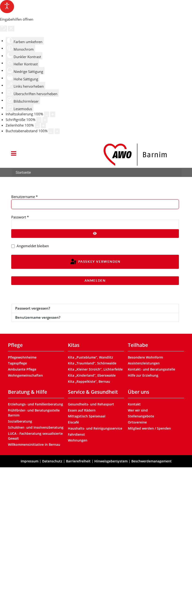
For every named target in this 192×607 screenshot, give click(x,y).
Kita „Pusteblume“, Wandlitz (90, 357)
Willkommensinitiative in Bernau (34, 444)
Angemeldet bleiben (33, 246)
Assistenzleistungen (144, 363)
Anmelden (95, 280)
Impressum (29, 461)
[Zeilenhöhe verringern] (37, 125)
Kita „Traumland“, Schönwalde (92, 363)
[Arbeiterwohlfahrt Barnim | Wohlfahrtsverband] (135, 154)
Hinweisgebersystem (111, 461)
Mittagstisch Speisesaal (86, 416)
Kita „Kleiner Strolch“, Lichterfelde (95, 369)
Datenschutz (52, 461)
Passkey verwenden (99, 261)
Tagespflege (17, 363)
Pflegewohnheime (22, 357)
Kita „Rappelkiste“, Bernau (89, 381)
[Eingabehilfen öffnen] (7, 6)
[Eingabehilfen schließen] (11, 28)
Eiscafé (73, 422)
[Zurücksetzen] (3, 29)
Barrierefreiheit (78, 461)
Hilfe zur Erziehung (143, 375)
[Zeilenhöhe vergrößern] (43, 125)
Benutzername (24, 196)
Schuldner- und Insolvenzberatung (35, 427)
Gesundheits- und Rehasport (91, 404)
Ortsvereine (137, 422)
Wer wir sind (138, 410)
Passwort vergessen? (32, 308)
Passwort (20, 217)
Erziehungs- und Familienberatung (35, 404)
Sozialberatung (20, 421)
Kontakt (134, 404)
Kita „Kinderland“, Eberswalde (92, 375)
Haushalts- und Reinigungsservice (95, 428)
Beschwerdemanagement (151, 461)
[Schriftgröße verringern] (38, 120)
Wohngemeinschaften (25, 375)
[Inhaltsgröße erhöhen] (52, 114)
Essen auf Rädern (82, 410)
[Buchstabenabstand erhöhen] (57, 131)
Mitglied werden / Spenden (149, 428)
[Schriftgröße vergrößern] (45, 120)
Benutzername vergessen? (37, 317)
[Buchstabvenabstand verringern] (51, 131)
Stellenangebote (141, 416)
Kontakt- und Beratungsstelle (151, 369)
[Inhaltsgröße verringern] (46, 114)
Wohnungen (77, 440)
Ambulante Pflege (22, 369)
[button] (13, 154)
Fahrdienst (76, 434)
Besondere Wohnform (145, 357)
